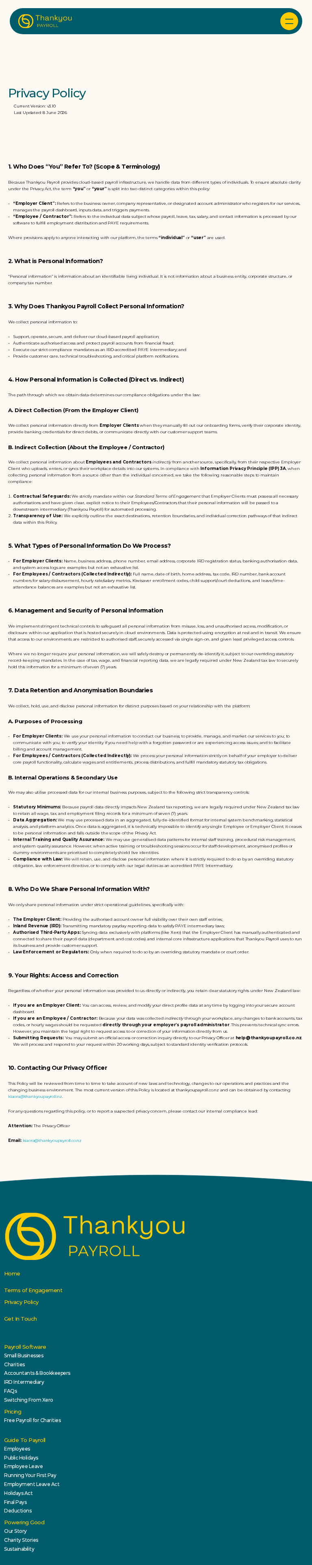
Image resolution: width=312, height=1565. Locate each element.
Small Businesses (23, 1355)
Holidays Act (18, 1493)
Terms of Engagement (33, 1290)
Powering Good (24, 1522)
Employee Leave (23, 1466)
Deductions (17, 1511)
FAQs (10, 1391)
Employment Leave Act (31, 1484)
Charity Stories (21, 1540)
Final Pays (15, 1502)
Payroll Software (25, 1346)
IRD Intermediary (24, 1382)
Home (12, 1273)
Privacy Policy (21, 1302)
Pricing (12, 1411)
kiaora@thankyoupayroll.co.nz (52, 1140)
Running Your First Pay (30, 1475)
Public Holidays (21, 1458)
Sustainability (19, 1549)
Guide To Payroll (25, 1440)
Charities (14, 1364)
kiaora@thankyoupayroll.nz (35, 1096)
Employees (17, 1449)
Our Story (15, 1531)
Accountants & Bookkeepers (37, 1373)
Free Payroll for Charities (32, 1420)
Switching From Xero (28, 1400)
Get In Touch (20, 1318)
